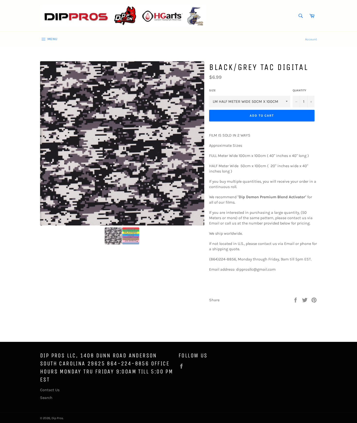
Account (311, 39)
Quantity (299, 90)
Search (46, 397)
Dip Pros (57, 418)
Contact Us (50, 390)
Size (212, 90)
